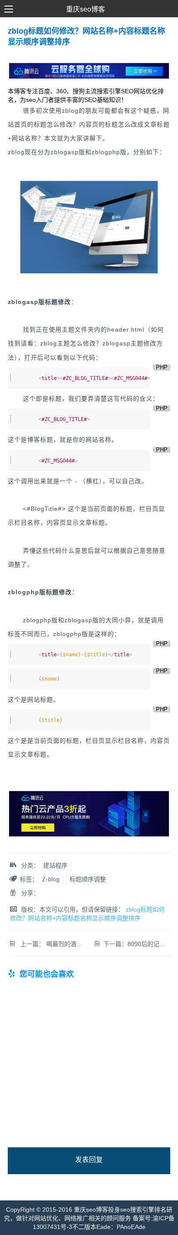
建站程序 (55, 865)
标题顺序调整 (88, 879)
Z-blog (51, 879)
